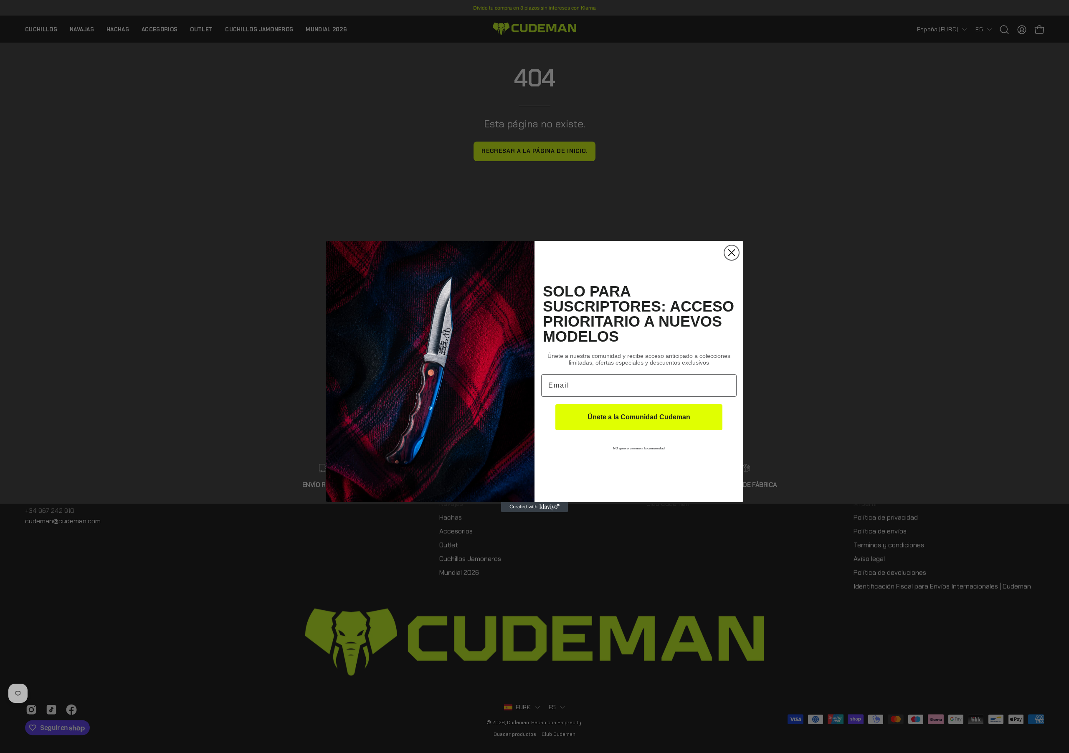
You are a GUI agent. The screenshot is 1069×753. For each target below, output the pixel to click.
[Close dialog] (731, 252)
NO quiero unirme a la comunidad (639, 448)
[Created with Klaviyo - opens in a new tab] (534, 507)
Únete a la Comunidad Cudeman (639, 417)
